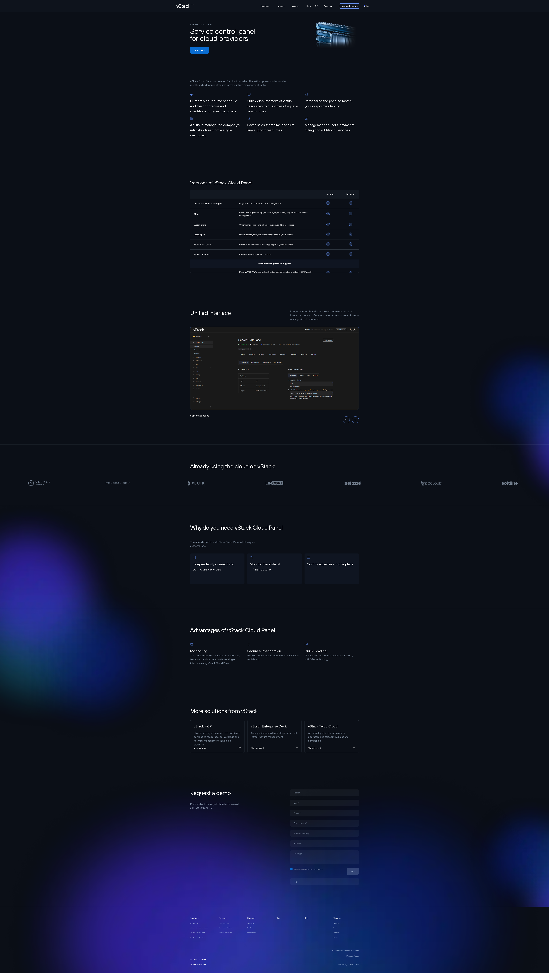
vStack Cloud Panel (197, 937)
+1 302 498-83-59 (198, 959)
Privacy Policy (352, 956)
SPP (317, 6)
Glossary (250, 923)
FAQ (249, 928)
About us (336, 923)
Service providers (225, 933)
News (335, 928)
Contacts (336, 933)
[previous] (346, 419)
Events (335, 937)
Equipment (251, 933)
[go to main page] (185, 6)
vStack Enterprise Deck (199, 928)
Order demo (199, 50)
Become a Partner (225, 928)
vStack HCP (195, 923)
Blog (309, 6)
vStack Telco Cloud (197, 933)
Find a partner (224, 923)
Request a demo (350, 6)
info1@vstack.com (198, 964)
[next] (355, 419)
